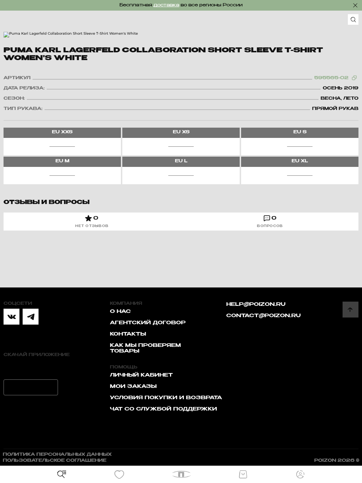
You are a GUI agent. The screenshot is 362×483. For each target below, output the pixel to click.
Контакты (128, 334)
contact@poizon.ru (263, 315)
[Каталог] (62, 474)
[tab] (92, 222)
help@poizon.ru (256, 304)
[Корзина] (243, 474)
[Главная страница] (181, 474)
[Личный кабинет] (300, 474)
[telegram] (31, 317)
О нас (120, 311)
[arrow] (350, 310)
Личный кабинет (141, 375)
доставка (166, 5)
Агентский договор (148, 322)
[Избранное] (119, 474)
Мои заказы (133, 386)
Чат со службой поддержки (163, 409)
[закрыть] (355, 5)
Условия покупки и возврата (166, 397)
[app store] (31, 368)
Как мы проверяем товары (145, 348)
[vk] (11, 317)
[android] (31, 387)
